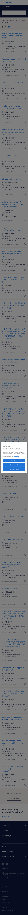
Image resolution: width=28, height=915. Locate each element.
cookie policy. (16, 456)
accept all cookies (14, 469)
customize (14, 460)
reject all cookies (14, 465)
